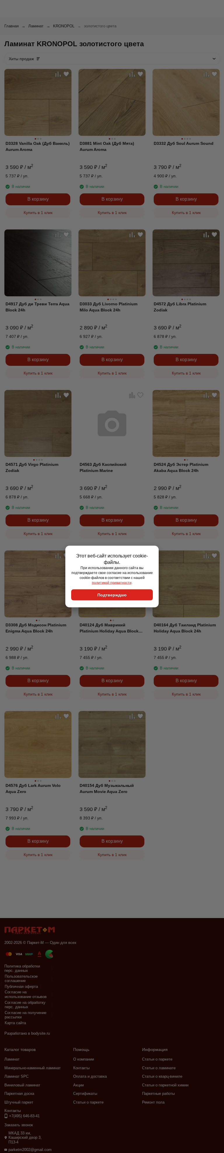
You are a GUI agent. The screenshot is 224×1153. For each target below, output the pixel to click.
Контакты (81, 1068)
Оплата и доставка (90, 1076)
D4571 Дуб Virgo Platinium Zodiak (32, 467)
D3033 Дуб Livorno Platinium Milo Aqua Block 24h (108, 307)
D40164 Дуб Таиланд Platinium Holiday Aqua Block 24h (185, 628)
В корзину (38, 199)
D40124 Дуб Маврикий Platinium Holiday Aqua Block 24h (109, 628)
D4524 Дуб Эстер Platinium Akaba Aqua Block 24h (181, 467)
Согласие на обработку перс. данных (25, 1004)
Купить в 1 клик (38, 212)
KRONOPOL (63, 26)
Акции (78, 1085)
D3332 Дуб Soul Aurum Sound (184, 143)
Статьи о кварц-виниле (162, 1076)
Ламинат (35, 26)
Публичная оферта (21, 986)
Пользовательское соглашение (21, 978)
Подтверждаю (112, 595)
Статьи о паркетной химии (165, 1085)
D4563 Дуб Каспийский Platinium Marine (103, 467)
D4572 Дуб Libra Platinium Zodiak (180, 307)
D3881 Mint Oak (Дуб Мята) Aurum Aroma (107, 146)
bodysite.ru (40, 1033)
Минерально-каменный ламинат (32, 1068)
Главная (11, 26)
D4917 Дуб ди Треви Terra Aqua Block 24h (37, 307)
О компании (83, 1059)
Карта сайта (15, 1023)
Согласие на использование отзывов (26, 994)
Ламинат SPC (16, 1076)
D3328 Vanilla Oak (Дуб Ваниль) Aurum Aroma (38, 146)
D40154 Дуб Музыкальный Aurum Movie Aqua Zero (107, 788)
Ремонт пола (153, 1102)
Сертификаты (85, 1093)
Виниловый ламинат (22, 1085)
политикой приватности (112, 582)
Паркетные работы (158, 1093)
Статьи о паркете (88, 1102)
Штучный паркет (18, 1102)
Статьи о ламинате (159, 1068)
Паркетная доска (19, 1093)
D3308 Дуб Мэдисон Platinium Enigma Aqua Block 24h (36, 628)
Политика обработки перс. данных (22, 968)
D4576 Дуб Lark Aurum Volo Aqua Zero (33, 788)
